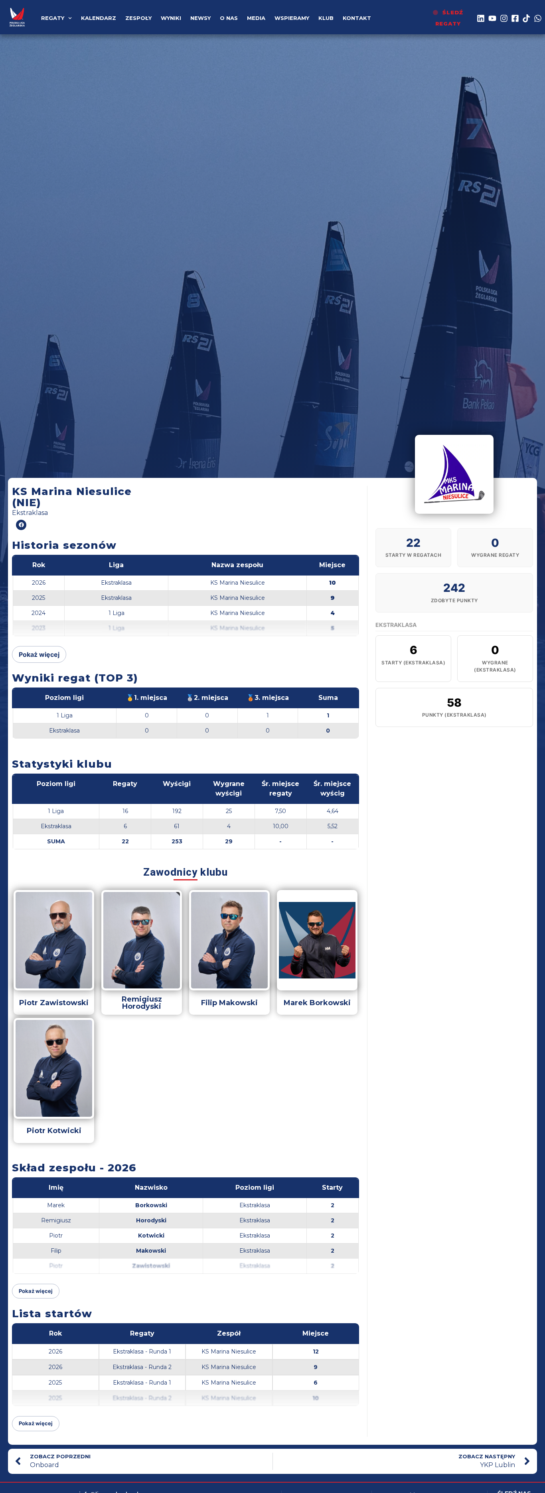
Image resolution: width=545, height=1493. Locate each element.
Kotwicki (151, 1235)
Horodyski (151, 1220)
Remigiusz (56, 1220)
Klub (326, 18)
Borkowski (151, 1205)
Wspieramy (291, 18)
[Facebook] (21, 525)
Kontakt (357, 18)
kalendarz (98, 18)
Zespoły (138, 18)
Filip (56, 1250)
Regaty (52, 18)
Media (256, 18)
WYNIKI (171, 18)
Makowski (151, 1250)
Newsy (200, 18)
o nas (229, 18)
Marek (56, 1205)
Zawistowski (151, 1265)
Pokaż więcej (39, 654)
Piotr (56, 1235)
